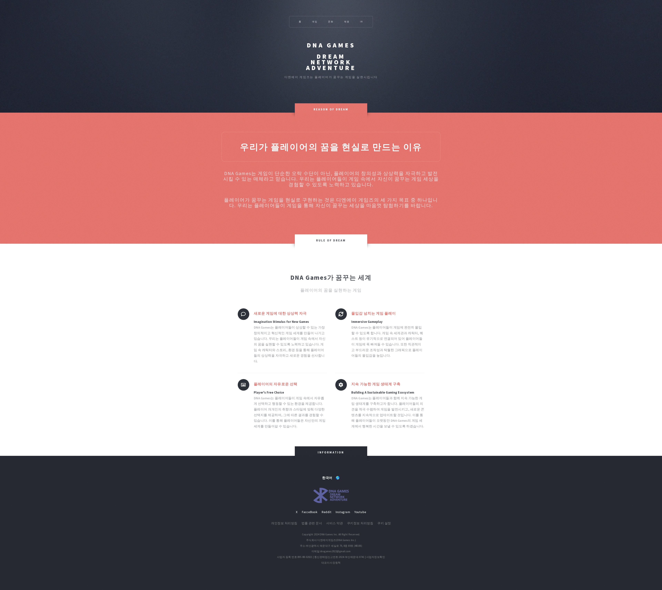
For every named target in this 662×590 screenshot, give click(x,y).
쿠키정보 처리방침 (360, 523)
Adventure (331, 68)
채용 (347, 21)
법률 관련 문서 (312, 523)
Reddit (326, 512)
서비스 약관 (334, 523)
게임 (315, 21)
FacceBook (309, 512)
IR (361, 21)
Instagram (342, 512)
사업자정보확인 (375, 557)
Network (331, 62)
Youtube (360, 512)
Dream (331, 56)
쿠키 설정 (384, 523)
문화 (331, 21)
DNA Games (331, 45)
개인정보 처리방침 (284, 523)
